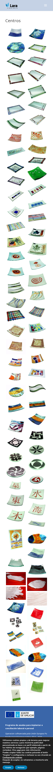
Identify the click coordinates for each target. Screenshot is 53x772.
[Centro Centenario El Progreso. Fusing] (37, 613)
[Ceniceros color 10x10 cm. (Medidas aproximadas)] (37, 160)
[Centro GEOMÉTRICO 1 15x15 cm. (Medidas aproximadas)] (37, 358)
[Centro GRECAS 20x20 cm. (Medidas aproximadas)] (16, 346)
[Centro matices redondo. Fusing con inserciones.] (37, 657)
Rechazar (21, 767)
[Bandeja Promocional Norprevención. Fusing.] (16, 666)
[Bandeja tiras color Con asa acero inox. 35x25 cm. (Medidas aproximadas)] (37, 91)
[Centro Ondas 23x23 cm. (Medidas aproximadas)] (16, 288)
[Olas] (37, 553)
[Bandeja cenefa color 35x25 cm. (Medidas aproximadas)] (16, 63)
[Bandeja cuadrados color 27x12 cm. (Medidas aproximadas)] (16, 195)
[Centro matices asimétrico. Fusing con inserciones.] (16, 651)
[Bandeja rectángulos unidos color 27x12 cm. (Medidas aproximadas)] (37, 204)
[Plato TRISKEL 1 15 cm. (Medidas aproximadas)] (37, 479)
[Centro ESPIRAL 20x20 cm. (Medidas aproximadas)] (37, 343)
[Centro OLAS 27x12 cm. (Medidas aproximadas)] (37, 524)
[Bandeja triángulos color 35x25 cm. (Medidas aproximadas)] (37, 120)
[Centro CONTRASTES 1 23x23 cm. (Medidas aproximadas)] (37, 435)
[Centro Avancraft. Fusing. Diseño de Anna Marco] (16, 578)
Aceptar (8, 767)
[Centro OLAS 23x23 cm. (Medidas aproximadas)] (16, 33)
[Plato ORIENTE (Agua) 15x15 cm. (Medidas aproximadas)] (16, 516)
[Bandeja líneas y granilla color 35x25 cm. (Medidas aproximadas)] (16, 109)
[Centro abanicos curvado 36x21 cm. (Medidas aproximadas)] (37, 149)
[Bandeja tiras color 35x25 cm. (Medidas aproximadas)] (16, 94)
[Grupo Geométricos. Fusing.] (37, 628)
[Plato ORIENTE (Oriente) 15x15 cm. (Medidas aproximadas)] (37, 494)
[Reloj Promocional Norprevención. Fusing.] (16, 680)
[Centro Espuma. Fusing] (16, 607)
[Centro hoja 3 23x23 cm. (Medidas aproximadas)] (37, 248)
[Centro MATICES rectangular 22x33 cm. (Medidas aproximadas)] (16, 408)
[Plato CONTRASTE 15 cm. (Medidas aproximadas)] (37, 449)
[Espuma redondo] (16, 48)
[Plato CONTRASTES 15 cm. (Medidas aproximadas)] (16, 457)
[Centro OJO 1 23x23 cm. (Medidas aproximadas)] (16, 256)
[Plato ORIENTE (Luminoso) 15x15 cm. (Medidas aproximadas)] (16, 486)
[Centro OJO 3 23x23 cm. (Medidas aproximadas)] (16, 272)
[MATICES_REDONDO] (37, 538)
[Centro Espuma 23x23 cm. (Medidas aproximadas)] (37, 34)
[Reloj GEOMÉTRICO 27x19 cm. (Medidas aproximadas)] (16, 539)
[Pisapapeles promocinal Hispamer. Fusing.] (37, 642)
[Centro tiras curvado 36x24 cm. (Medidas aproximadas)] (16, 123)
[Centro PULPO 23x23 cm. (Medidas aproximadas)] (16, 426)
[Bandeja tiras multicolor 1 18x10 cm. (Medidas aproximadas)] (37, 217)
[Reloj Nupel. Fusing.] (16, 695)
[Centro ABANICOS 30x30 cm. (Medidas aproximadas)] (16, 137)
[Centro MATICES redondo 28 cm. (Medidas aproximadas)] (16, 392)
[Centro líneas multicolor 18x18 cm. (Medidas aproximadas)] (37, 312)
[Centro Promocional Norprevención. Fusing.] (37, 672)
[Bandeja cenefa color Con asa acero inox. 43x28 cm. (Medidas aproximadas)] (37, 75)
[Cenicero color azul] (16, 167)
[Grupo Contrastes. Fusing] (16, 622)
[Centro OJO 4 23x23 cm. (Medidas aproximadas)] (37, 280)
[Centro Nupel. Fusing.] (37, 686)
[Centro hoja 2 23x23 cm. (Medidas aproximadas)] (16, 241)
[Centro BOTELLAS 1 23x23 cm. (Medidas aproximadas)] (37, 327)
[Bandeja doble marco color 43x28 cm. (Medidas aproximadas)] (37, 106)
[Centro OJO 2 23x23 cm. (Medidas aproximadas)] (37, 264)
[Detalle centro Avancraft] (16, 593)
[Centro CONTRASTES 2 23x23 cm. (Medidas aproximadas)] (16, 443)
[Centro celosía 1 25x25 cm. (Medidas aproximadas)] (16, 316)
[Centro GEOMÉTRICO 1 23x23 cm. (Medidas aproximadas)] (16, 362)
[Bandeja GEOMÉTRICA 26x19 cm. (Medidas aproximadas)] (37, 373)
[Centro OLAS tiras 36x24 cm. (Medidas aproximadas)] (37, 388)
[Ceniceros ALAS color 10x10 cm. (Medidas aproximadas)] (37, 173)
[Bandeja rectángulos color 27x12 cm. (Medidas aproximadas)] (37, 190)
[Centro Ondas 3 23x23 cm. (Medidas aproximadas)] (16, 302)
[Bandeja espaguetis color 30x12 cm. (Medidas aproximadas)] (16, 153)
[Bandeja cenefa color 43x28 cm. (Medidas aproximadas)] (16, 78)
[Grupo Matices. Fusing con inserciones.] (16, 637)
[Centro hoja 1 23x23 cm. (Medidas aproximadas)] (37, 233)
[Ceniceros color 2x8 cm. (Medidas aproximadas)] (16, 181)
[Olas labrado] (16, 563)
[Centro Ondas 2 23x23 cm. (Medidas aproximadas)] (37, 295)
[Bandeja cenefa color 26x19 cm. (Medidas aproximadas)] (37, 48)
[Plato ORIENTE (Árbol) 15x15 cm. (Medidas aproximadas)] (16, 500)
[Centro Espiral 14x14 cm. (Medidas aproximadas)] (16, 330)
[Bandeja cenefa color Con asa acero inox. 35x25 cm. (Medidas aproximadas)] (37, 61)
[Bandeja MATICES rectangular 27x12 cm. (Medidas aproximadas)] (37, 404)
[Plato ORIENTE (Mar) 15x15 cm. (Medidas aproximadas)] (37, 509)
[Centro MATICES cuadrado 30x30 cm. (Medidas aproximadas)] (37, 419)
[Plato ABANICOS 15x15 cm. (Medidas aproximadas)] (37, 135)
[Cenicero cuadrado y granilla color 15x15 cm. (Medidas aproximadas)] (16, 211)
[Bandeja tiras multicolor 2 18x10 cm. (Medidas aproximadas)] (16, 227)
